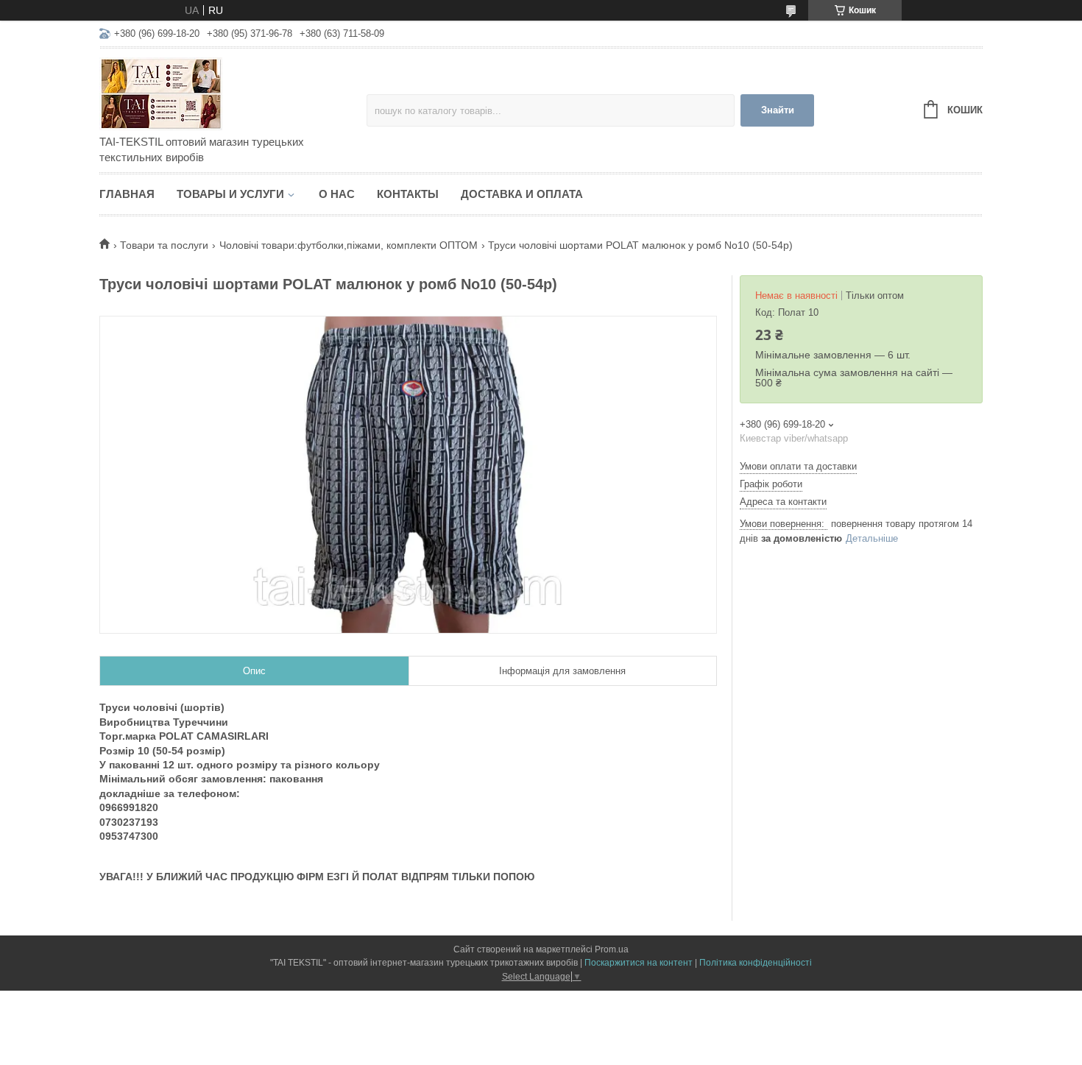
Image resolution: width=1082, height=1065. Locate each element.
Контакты (408, 193)
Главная (127, 193)
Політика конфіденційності (755, 963)
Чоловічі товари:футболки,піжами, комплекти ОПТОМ (348, 245)
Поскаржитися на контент (638, 963)
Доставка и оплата (522, 193)
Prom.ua (612, 949)
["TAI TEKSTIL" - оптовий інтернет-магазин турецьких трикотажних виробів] (228, 93)
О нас (337, 193)
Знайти (777, 110)
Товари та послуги (164, 245)
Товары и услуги (230, 193)
